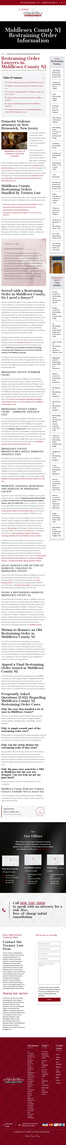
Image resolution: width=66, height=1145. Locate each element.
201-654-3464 (54, 881)
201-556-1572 (10, 882)
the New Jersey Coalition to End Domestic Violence (18, 511)
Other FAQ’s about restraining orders (45, 1091)
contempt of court (23, 342)
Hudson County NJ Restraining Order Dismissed (56, 378)
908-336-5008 (43, 849)
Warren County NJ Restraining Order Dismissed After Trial (56, 485)
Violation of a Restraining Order (57, 155)
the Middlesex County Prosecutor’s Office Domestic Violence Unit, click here (23, 478)
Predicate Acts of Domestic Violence (55, 109)
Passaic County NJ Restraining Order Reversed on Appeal (56, 297)
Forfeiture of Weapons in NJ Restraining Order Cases (56, 224)
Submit (49, 999)
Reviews (58, 1074)
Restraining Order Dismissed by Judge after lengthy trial (57, 531)
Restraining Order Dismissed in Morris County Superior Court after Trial (56, 423)
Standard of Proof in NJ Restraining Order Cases (56, 185)
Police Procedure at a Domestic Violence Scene (56, 198)
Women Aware (12, 528)
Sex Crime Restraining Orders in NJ (56, 236)
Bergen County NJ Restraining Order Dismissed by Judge (57, 313)
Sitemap (58, 1067)
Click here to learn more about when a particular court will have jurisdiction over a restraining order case (22, 178)
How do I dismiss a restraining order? (45, 1073)
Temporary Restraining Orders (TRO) (56, 85)
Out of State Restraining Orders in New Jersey (56, 247)
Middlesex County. (36, 625)
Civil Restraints (56, 176)
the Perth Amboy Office (22, 585)
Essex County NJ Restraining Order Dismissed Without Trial (57, 347)
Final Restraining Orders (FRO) (56, 97)
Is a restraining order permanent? (45, 1082)
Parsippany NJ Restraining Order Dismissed (56, 392)
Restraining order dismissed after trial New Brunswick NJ (19, 207)
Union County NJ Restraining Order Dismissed (56, 470)
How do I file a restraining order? (45, 1064)
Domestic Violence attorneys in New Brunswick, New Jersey (25, 82)
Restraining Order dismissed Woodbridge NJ (15, 210)
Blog (57, 1077)
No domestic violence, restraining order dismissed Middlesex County (23, 204)
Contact (58, 1083)
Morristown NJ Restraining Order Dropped (56, 406)
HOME (3, 54)
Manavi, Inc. (30, 531)
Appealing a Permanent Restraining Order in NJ (56, 74)
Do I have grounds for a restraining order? (45, 1055)
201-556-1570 (10, 880)
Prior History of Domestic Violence (56, 120)
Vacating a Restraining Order (56, 146)
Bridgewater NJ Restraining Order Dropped (56, 456)
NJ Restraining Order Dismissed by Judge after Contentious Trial (57, 330)
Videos (58, 1080)
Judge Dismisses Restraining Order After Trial (56, 518)
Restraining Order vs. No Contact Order (56, 166)
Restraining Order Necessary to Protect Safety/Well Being (56, 133)
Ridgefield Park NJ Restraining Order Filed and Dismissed (56, 363)
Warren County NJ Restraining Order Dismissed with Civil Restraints (56, 502)
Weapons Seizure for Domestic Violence (56, 211)
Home (58, 1054)
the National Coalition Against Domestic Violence (25, 561)
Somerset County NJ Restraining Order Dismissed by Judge (57, 441)
